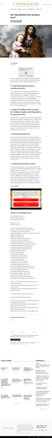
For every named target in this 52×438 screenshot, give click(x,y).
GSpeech (31, 76)
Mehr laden (17, 403)
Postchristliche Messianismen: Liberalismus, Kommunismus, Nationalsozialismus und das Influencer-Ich (6, 382)
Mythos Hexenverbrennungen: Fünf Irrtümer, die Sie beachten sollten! (43, 365)
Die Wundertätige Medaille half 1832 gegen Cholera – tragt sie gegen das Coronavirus (42, 393)
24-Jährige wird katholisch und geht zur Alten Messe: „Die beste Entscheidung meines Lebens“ (42, 378)
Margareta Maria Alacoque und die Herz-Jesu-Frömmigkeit (28, 397)
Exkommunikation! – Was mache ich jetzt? (17, 396)
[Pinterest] (17, 21)
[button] (2, 4)
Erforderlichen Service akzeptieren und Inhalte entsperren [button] (26, 204)
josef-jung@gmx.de (23, 433)
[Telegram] (42, 430)
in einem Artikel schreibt (32, 170)
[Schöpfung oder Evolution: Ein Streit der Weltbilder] (29, 365)
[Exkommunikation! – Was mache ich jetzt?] (17, 392)
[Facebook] (11, 21)
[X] (14, 21)
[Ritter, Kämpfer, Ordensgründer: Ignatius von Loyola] (6, 392)
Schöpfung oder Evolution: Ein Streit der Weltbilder (28, 369)
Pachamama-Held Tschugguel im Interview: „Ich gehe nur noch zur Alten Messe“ (43, 400)
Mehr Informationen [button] (26, 197)
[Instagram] (39, 430)
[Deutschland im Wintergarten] (17, 365)
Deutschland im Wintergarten (16, 368)
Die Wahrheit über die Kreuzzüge (41, 383)
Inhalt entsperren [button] (26, 200)
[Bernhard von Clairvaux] (6, 365)
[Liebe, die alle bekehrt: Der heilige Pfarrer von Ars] (17, 376)
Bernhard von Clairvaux (4, 368)
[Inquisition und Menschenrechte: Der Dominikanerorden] (29, 376)
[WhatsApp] (20, 21)
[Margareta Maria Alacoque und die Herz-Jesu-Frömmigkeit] (29, 392)
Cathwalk (15, 63)
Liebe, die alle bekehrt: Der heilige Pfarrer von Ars (17, 380)
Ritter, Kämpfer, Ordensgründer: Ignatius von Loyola (5, 396)
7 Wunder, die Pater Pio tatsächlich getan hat (41, 388)
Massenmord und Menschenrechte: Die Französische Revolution (42, 372)
